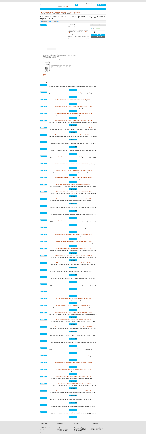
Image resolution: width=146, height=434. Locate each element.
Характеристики (52, 49)
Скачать (44, 74)
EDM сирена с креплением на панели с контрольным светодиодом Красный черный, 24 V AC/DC (94, 24)
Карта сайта (42, 429)
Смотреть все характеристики (73, 41)
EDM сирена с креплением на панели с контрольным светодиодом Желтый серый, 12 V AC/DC (102, 24)
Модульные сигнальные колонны (62, 429)
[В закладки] (102, 32)
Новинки (58, 428)
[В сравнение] (104, 32)
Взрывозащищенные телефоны (62, 430)
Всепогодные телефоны (78, 430)
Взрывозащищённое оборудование (80, 429)
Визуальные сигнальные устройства (80, 428)
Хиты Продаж (59, 427)
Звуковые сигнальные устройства (79, 427)
